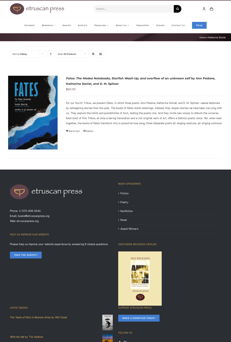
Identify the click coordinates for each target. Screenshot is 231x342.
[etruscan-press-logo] (37, 4)
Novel (123, 220)
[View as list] (100, 53)
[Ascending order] (50, 54)
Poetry (124, 202)
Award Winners (129, 228)
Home (203, 37)
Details (89, 130)
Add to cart (74, 130)
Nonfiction (126, 211)
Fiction (124, 193)
